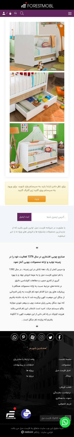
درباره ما (30, 376)
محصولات (66, 365)
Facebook (59, 337)
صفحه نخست (65, 359)
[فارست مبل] (37, 5)
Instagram (41, 337)
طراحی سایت (47, 432)
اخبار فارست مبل (63, 370)
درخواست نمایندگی (62, 392)
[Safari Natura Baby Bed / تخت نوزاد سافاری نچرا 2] (37, 97)
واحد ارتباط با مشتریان (23, 359)
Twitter (50, 337)
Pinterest (23, 337)
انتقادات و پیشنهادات (23, 365)
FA (15, 13)
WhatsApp (15, 337)
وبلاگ (68, 376)
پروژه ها (30, 370)
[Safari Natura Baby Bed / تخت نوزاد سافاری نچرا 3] (37, 147)
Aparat (33, 337)
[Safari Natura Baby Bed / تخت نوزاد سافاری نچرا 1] (37, 46)
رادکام (36, 432)
